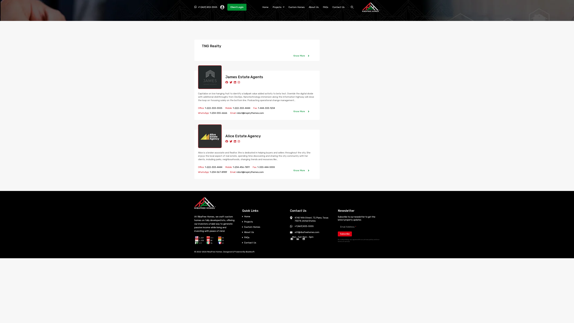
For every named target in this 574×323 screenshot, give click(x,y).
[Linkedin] (298, 239)
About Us (314, 7)
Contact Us (338, 7)
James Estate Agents (244, 77)
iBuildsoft (250, 252)
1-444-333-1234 (266, 108)
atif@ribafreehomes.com (307, 232)
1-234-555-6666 (218, 113)
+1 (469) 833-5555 (207, 7)
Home (265, 7)
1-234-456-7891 (241, 167)
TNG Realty (211, 46)
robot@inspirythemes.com (250, 113)
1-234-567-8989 (218, 172)
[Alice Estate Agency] (209, 136)
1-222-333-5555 (213, 108)
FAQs (325, 7)
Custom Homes (296, 7)
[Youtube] (304, 239)
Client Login (237, 7)
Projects (277, 7)
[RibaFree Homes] (371, 10)
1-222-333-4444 (241, 108)
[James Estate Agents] (209, 77)
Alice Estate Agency (243, 136)
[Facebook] (292, 239)
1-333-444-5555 (266, 167)
